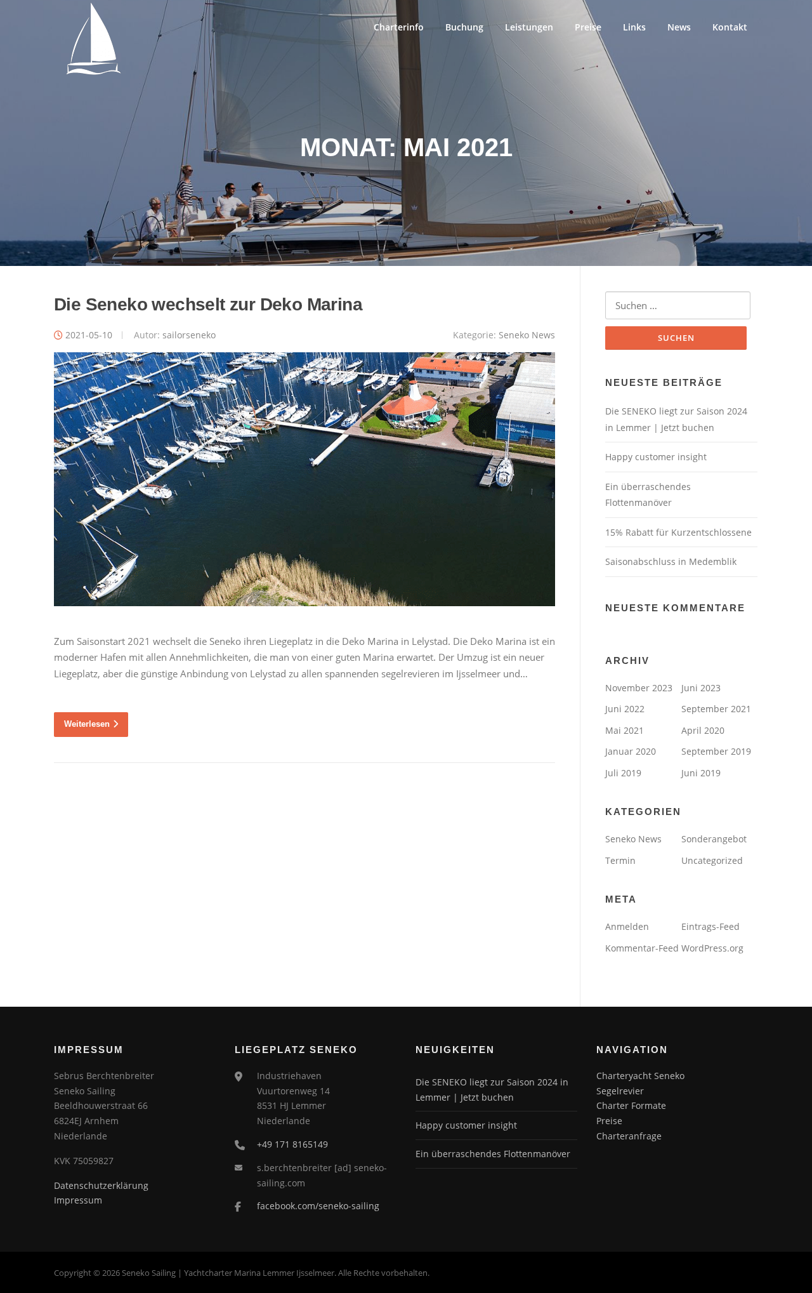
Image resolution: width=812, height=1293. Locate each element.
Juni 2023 (701, 688)
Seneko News (527, 335)
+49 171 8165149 (292, 1144)
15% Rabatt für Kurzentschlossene (678, 532)
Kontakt (729, 27)
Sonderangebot (714, 839)
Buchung (464, 27)
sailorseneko (189, 335)
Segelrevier (620, 1091)
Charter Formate (631, 1105)
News (679, 27)
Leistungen (529, 27)
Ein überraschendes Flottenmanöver (493, 1154)
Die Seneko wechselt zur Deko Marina (208, 304)
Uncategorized (712, 860)
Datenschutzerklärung (101, 1185)
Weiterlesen (87, 724)
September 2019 (716, 751)
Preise (588, 27)
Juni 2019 (701, 773)
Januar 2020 (630, 751)
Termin (620, 860)
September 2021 (716, 709)
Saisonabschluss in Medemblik (671, 561)
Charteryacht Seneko (640, 1076)
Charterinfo (399, 27)
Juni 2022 (625, 709)
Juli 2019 (623, 773)
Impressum (78, 1200)
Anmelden (627, 926)
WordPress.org (712, 948)
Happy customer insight (656, 457)
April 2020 (702, 730)
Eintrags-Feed (710, 926)
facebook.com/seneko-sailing (318, 1206)
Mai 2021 (624, 730)
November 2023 (638, 688)
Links (634, 27)
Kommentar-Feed (642, 948)
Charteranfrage (629, 1136)
